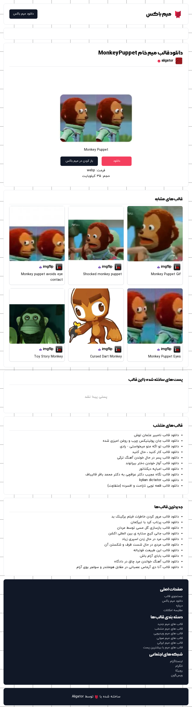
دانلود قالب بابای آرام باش (159, 556)
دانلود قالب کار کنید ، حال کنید (155, 452)
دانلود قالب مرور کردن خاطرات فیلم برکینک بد (145, 517)
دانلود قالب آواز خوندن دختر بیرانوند (152, 463)
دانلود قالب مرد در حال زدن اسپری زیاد (150, 539)
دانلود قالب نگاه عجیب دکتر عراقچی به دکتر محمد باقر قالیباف (132, 475)
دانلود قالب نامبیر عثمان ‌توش (156, 435)
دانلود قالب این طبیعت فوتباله (156, 550)
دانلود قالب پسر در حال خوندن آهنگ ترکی (148, 458)
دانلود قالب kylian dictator (159, 480)
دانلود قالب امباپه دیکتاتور (159, 469)
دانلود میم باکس (23, 14)
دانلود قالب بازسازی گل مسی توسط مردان (148, 528)
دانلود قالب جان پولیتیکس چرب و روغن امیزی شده (141, 441)
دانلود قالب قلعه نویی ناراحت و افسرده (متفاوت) (143, 486)
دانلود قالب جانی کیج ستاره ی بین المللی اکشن (143, 534)
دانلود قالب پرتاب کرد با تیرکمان (155, 522)
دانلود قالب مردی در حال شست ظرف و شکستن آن (141, 545)
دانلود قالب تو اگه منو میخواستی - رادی (149, 446)
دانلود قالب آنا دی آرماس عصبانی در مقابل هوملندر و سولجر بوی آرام (128, 567)
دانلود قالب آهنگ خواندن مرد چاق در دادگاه (146, 562)
